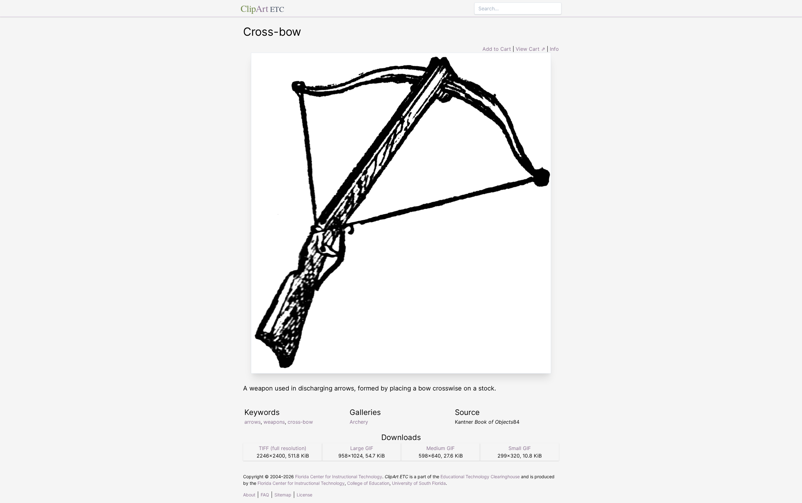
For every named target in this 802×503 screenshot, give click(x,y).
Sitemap (282, 494)
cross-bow (300, 422)
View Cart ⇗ (530, 49)
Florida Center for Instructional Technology (338, 476)
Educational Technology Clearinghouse (480, 476)
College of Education (368, 483)
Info (554, 49)
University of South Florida (419, 483)
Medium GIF (440, 448)
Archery (359, 422)
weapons (274, 422)
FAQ (265, 494)
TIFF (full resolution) (282, 448)
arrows (252, 422)
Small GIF (519, 448)
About (249, 494)
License (304, 494)
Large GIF (361, 448)
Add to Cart (496, 49)
